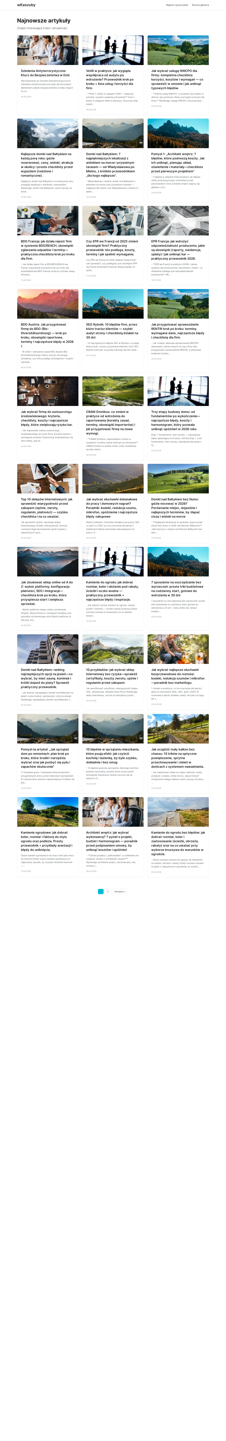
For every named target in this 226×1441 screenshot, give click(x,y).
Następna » (120, 891)
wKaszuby (26, 5)
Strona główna (200, 4)
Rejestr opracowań (177, 4)
